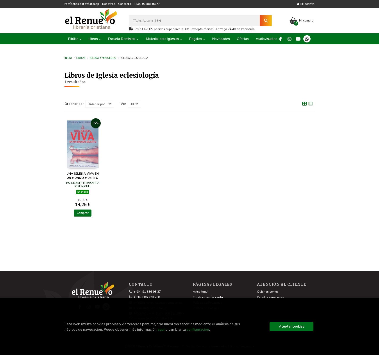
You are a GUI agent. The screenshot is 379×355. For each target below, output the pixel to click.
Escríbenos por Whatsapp (81, 4)
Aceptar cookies (291, 326)
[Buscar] (266, 20)
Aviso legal (200, 292)
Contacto (124, 4)
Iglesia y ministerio (103, 58)
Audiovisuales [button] (267, 38)
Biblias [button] (73, 38)
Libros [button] (93, 38)
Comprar (83, 213)
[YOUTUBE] (298, 39)
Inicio (68, 58)
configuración (198, 329)
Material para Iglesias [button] (163, 38)
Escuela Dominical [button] (122, 38)
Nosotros (108, 4)
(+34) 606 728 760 (147, 297)
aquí (160, 329)
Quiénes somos (268, 292)
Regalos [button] (196, 38)
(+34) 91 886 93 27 (147, 4)
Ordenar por (74, 103)
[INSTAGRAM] (289, 39)
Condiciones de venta (208, 297)
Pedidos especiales (270, 297)
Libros (80, 58)
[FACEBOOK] (280, 39)
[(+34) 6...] (307, 39)
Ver (123, 103)
